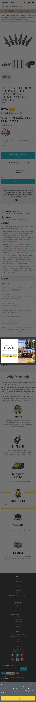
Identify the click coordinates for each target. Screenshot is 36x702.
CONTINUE (9, 356)
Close (18, 698)
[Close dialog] (34, 340)
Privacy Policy (27, 686)
